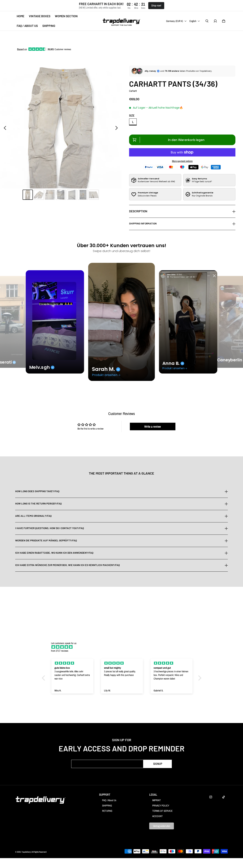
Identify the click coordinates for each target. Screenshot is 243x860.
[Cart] (223, 21)
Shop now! (156, 5)
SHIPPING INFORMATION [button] (143, 223)
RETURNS (107, 811)
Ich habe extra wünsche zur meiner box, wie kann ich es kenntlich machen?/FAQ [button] (67, 565)
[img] (123, 647)
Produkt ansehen (105, 375)
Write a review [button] (152, 426)
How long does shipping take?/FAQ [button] (37, 491)
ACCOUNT (157, 816)
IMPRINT (156, 800)
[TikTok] (223, 797)
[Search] (207, 21)
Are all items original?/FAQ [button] (33, 515)
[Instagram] (211, 797)
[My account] (215, 21)
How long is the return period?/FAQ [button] (38, 503)
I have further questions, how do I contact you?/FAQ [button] (49, 528)
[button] (44, 678)
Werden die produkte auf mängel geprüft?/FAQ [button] (46, 540)
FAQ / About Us (109, 800)
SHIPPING (107, 805)
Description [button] (138, 211)
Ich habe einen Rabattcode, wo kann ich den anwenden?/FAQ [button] (54, 552)
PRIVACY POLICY (160, 805)
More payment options (182, 161)
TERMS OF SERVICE (162, 811)
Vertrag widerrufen (161, 826)
